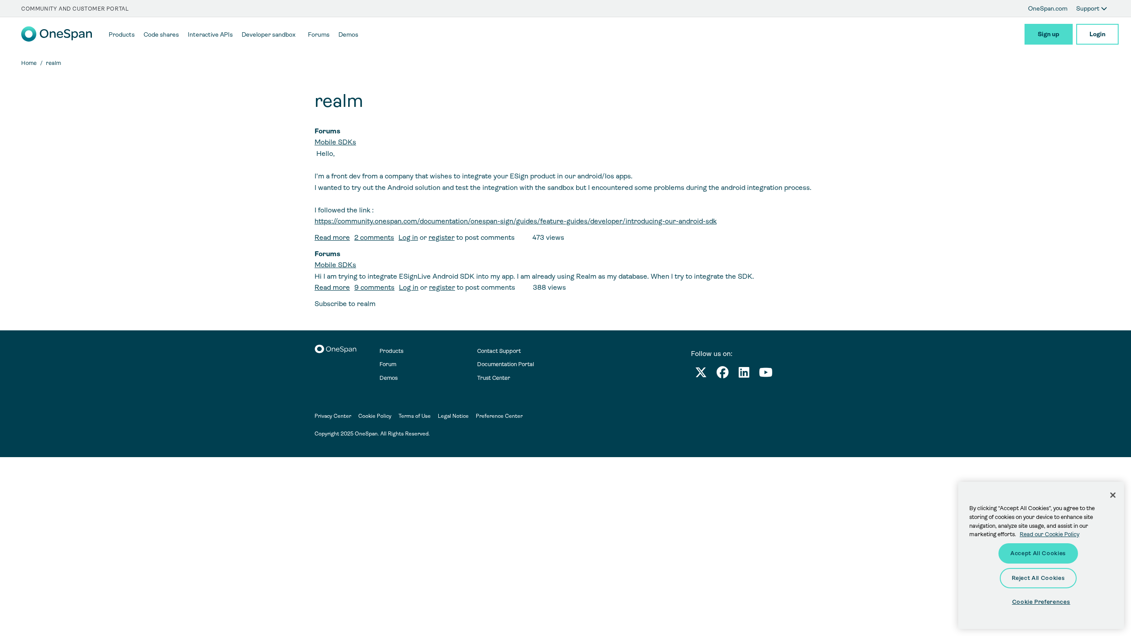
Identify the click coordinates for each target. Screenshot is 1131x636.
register (442, 237)
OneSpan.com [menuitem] (1047, 8)
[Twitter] (701, 374)
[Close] (1113, 495)
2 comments (374, 237)
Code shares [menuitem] (161, 34)
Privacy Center (333, 416)
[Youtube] (766, 374)
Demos (389, 378)
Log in (408, 237)
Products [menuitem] (122, 34)
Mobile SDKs (335, 142)
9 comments (374, 287)
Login (1097, 34)
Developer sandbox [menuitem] (269, 34)
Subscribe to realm (345, 303)
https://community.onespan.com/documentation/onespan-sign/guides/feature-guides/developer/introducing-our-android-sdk (516, 221)
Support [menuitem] (1088, 8)
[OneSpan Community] (56, 39)
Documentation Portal (505, 364)
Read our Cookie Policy (1049, 534)
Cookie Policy (374, 416)
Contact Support (499, 351)
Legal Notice (453, 416)
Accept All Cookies (1038, 553)
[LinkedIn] (744, 374)
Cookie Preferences (1041, 601)
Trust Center (493, 378)
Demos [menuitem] (348, 34)
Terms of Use (415, 416)
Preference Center (499, 416)
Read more (332, 237)
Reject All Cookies (1038, 578)
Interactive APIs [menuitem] (210, 34)
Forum (388, 364)
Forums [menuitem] (319, 34)
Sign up (1048, 34)
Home (29, 63)
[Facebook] (723, 374)
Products (391, 351)
